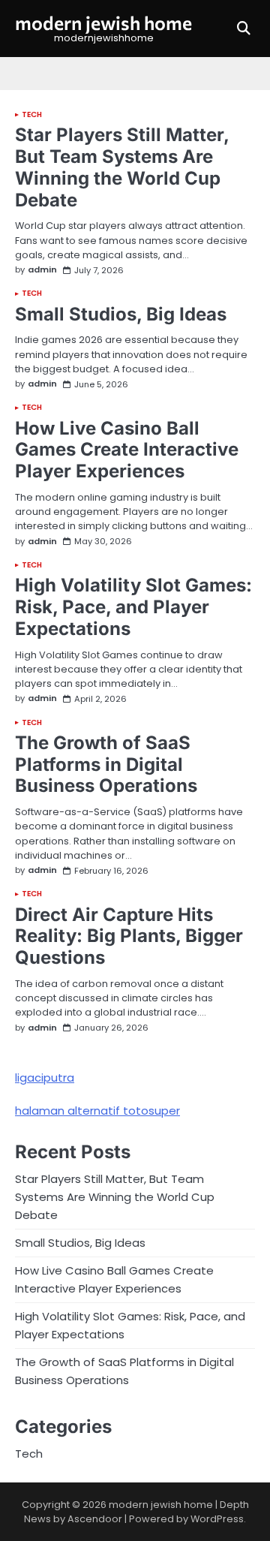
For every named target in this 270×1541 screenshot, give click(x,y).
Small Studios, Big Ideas (120, 314)
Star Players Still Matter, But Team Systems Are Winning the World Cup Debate (122, 167)
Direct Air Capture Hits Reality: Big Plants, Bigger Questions (129, 936)
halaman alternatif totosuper (97, 1110)
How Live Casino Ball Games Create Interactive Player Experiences (126, 450)
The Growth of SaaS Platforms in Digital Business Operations (106, 764)
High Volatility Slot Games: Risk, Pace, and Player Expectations (133, 607)
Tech (32, 115)
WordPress (217, 1518)
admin (42, 270)
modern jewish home (103, 22)
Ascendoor (95, 1518)
